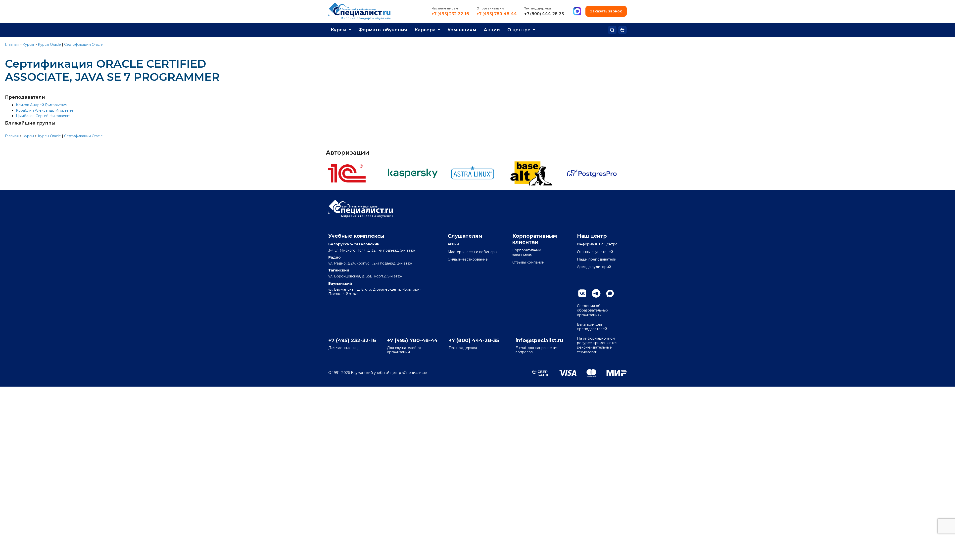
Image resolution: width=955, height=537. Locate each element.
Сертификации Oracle (83, 44)
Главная (12, 44)
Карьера (425, 30)
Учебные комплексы (356, 236)
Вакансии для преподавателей (592, 326)
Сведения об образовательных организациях (592, 310)
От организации (490, 8)
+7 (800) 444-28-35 (544, 14)
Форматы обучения (382, 30)
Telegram (596, 293)
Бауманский (340, 283)
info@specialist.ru (539, 340)
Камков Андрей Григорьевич (41, 105)
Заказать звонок (606, 11)
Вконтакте (582, 293)
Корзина (622, 30)
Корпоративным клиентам (534, 239)
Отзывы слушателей (595, 252)
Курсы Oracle (49, 44)
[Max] (577, 11)
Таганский (338, 270)
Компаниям (461, 30)
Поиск (612, 30)
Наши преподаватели (596, 259)
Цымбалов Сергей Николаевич (43, 116)
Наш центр (592, 236)
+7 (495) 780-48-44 (497, 14)
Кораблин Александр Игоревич (44, 110)
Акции (492, 30)
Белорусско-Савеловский (354, 244)
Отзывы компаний (528, 262)
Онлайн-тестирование (468, 259)
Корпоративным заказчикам (526, 252)
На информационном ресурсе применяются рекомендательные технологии (597, 345)
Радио (334, 257)
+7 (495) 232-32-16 (450, 14)
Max (610, 293)
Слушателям (465, 236)
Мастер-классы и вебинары (472, 252)
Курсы (338, 30)
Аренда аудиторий (594, 267)
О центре (518, 30)
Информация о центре (597, 244)
